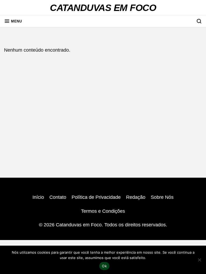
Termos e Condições (103, 211)
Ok (104, 266)
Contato (57, 197)
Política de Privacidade (96, 197)
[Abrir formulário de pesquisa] (199, 21)
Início (38, 197)
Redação (135, 197)
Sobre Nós (162, 197)
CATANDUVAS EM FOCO (103, 8)
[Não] (199, 259)
